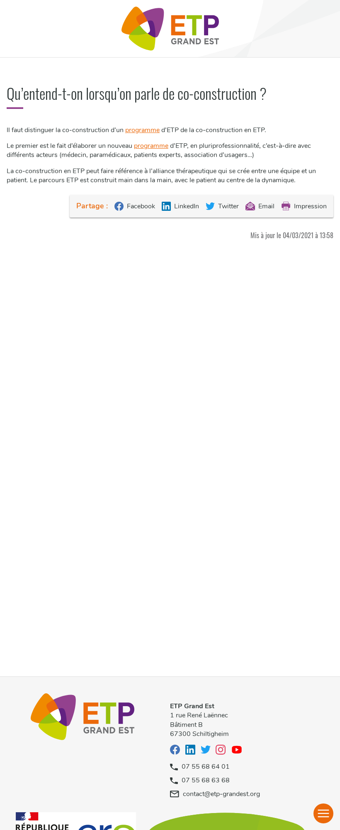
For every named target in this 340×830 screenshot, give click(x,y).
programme (142, 130)
